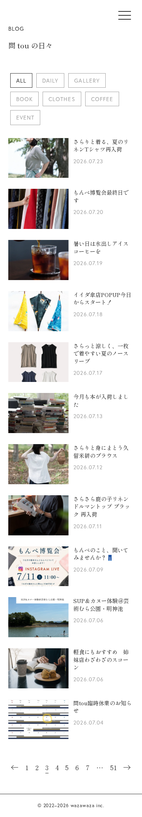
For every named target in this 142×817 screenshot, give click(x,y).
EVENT (25, 117)
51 (113, 767)
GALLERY (86, 80)
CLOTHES (62, 99)
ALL (21, 80)
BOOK (24, 99)
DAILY (50, 80)
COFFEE (102, 99)
